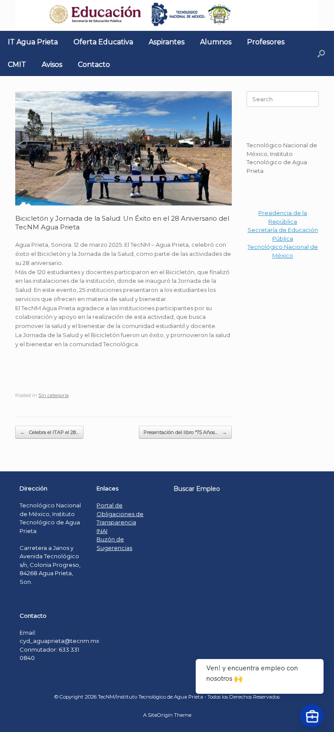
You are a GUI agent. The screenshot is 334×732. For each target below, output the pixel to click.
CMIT (17, 64)
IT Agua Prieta (33, 42)
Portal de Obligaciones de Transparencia (120, 514)
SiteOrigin (160, 715)
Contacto (94, 64)
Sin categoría (53, 395)
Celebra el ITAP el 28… (49, 432)
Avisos (52, 64)
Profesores (265, 42)
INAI (102, 530)
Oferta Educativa (103, 42)
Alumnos (215, 42)
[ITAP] (167, 15)
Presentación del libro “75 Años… (185, 432)
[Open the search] (321, 53)
